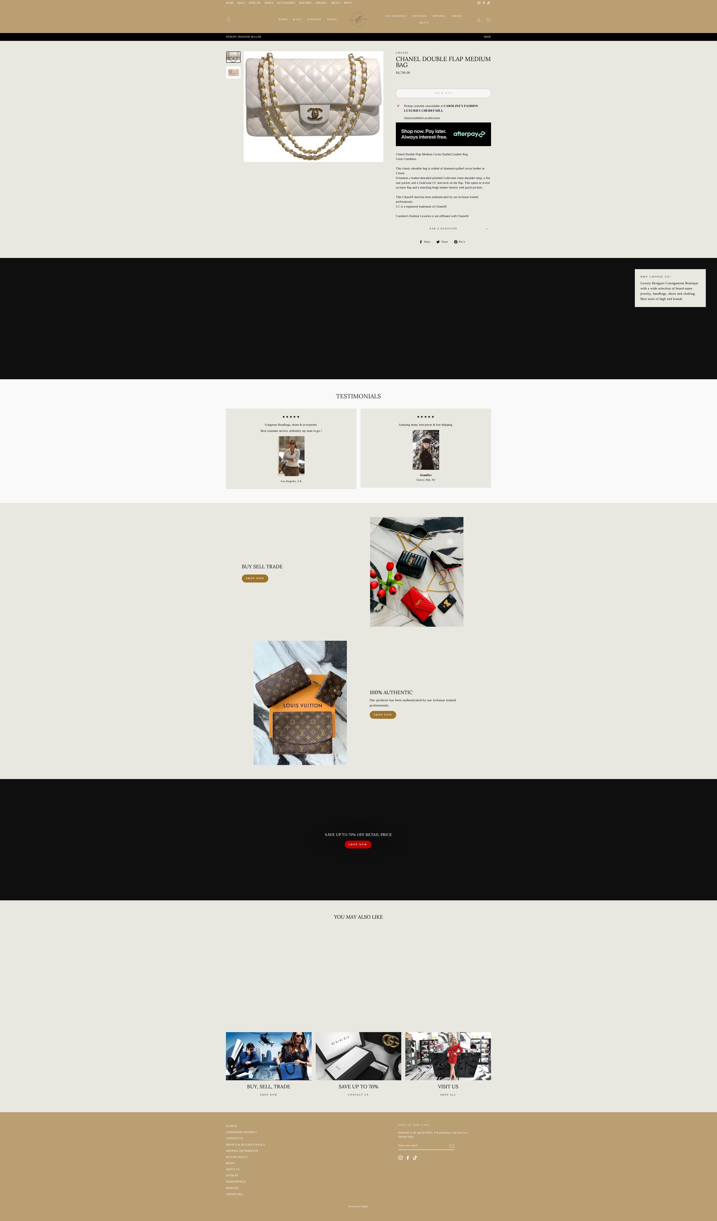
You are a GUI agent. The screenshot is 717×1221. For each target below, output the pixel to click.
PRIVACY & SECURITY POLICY (245, 1144)
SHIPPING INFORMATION (242, 1151)
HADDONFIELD (236, 1181)
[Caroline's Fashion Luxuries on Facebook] (408, 1157)
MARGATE (232, 1188)
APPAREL (321, 2)
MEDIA (335, 2)
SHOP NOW (358, 844)
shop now (255, 578)
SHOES (269, 2)
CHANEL (402, 53)
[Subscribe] (451, 1145)
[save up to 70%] (358, 1056)
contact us (358, 1095)
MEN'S (348, 2)
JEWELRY (255, 2)
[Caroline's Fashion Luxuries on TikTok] (415, 1157)
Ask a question (443, 228)
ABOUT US (233, 1169)
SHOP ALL (448, 1095)
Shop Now (383, 714)
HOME (230, 2)
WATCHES (305, 2)
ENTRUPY (232, 1175)
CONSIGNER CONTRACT (241, 1132)
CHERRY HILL (235, 1194)
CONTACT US (234, 1138)
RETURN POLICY (237, 1157)
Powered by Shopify (358, 1206)
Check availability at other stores (422, 117)
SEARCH (231, 1126)
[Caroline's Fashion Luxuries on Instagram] (400, 1157)
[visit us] (448, 1056)
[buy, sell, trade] (269, 1056)
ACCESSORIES (286, 2)
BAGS (241, 2)
